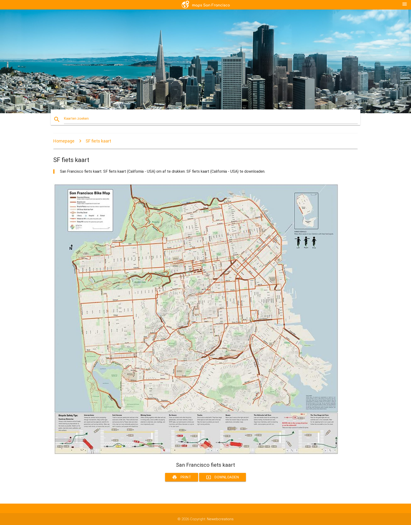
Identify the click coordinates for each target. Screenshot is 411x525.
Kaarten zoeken (76, 118)
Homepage (63, 140)
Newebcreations (220, 519)
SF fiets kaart (98, 140)
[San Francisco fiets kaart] (196, 453)
